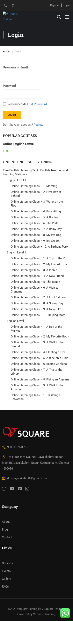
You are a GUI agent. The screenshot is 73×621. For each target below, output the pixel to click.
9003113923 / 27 (18, 447)
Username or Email (15, 67)
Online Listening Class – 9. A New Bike (36, 309)
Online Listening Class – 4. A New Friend (37, 276)
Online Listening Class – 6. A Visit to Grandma (35, 289)
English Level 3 (16, 321)
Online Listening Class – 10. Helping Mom (38, 315)
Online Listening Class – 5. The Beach (35, 282)
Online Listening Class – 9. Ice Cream (35, 240)
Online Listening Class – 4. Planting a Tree (38, 352)
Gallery (6, 579)
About (6, 521)
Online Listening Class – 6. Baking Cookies (39, 364)
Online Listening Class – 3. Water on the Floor (37, 203)
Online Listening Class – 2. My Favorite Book (40, 336)
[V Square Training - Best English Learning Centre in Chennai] (15, 17)
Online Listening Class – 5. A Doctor (34, 217)
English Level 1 (16, 180)
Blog (5, 529)
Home (6, 51)
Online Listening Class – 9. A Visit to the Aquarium (37, 387)
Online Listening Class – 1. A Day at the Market (36, 328)
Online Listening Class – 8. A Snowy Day (37, 303)
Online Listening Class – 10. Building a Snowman (36, 397)
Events (6, 571)
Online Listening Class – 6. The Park (34, 223)
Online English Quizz (18, 144)
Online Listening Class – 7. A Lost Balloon (38, 297)
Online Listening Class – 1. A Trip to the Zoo (39, 258)
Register (54, 5)
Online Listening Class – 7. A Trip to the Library (36, 371)
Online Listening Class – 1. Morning (34, 186)
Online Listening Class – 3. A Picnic (34, 270)
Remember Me (17, 104)
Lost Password (37, 104)
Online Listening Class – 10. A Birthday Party (40, 246)
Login (66, 5)
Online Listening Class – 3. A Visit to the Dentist (37, 344)
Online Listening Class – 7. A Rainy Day (36, 229)
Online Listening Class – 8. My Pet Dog (36, 235)
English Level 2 (16, 252)
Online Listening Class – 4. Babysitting (36, 211)
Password (9, 86)
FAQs (5, 586)
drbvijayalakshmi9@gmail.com (27, 478)
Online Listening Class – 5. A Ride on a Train (39, 358)
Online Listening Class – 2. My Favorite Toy (39, 264)
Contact (7, 537)
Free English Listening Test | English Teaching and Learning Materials (35, 172)
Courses (7, 563)
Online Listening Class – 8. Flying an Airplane (40, 379)
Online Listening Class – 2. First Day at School (36, 194)
